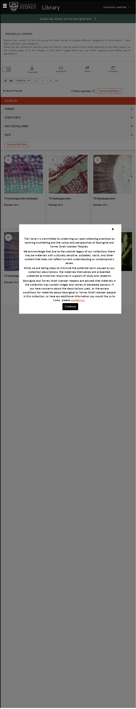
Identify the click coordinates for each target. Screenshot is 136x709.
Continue (70, 306)
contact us (77, 300)
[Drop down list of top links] (6, 5)
